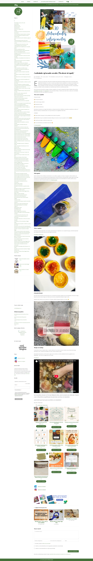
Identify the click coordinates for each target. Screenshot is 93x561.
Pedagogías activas (68, 76)
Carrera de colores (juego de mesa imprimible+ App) (22, 103)
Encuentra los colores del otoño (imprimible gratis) (22, 114)
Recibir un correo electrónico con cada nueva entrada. (45, 548)
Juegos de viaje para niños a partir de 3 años (21, 139)
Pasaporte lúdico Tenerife (18, 183)
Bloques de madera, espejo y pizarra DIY (20, 93)
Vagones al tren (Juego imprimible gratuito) (21, 203)
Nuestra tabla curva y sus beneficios (71, 518)
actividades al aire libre (38, 90)
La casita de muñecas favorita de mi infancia (21, 159)
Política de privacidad (46, 543)
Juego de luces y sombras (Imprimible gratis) (21, 130)
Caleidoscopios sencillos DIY (18, 96)
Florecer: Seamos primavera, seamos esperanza (21, 119)
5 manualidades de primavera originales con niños (22, 64)
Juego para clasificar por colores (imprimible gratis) (22, 133)
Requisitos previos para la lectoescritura (20, 194)
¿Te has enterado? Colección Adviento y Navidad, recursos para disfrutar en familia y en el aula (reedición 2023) (22, 35)
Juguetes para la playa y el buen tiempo (20, 157)
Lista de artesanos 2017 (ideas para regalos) (21, 165)
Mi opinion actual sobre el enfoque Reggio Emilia (56, 522)
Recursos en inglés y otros (19, 29)
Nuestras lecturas (18, 26)
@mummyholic (38, 125)
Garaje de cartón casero (18, 120)
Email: (16, 384)
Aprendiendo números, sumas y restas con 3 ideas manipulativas (41, 522)
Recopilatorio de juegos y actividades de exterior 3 (22, 188)
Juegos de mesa (17, 25)
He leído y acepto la (43, 543)
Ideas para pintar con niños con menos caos (21, 127)
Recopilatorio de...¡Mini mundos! (19, 189)
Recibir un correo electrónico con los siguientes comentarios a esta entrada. (49, 545)
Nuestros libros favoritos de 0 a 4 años (20, 178)
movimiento (46, 90)
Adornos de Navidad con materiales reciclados (21, 84)
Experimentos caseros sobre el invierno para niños (22, 118)
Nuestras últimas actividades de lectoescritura (21, 174)
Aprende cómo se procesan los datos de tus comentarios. (60, 554)
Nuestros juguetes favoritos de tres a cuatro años (22, 177)
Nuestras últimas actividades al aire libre (20, 173)
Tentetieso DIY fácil (17, 199)
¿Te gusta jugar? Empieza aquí (42, 405)
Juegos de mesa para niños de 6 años (20, 137)
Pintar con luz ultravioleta (18, 184)
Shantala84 (37, 76)
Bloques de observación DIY (18, 94)
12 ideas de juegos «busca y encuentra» (20, 319)
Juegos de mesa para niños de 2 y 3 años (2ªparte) (22, 135)
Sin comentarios (38, 78)
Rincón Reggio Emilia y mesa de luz (20, 211)
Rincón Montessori (18, 209)
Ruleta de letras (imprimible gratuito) (20, 196)
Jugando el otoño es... (17, 148)
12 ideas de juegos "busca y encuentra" (20, 45)
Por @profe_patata (53, 180)
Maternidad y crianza (18, 207)
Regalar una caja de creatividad (19, 193)
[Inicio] (46, 4)
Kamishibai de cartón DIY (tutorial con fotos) (21, 158)
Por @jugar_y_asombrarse (38, 234)
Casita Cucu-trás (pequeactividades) (20, 104)
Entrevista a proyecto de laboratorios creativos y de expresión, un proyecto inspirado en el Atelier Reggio (22, 228)
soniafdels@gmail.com (17, 308)
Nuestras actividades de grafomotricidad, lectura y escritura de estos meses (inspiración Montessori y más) (22, 171)
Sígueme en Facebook (42, 486)
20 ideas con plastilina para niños (19, 49)
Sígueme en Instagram (42, 489)
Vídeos (16, 30)
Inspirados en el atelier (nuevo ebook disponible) (22, 232)
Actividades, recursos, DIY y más (56, 76)
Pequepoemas (17, 27)
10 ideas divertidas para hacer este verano (21, 40)
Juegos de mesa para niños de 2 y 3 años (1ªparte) (22, 134)
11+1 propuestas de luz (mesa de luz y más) (21, 44)
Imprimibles (17, 24)
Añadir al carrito (41, 426)
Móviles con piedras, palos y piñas (19, 167)
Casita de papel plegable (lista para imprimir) (21, 105)
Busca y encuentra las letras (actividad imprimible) (22, 95)
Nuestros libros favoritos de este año (20, 179)
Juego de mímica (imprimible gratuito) (20, 132)
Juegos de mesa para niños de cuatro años (21, 138)
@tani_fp (37, 357)
